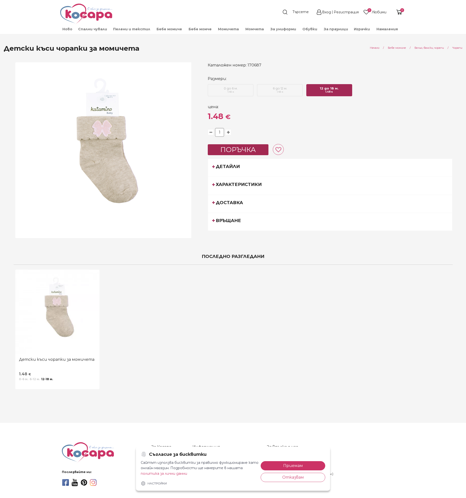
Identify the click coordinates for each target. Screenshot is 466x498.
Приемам (293, 465)
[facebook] (65, 482)
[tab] (330, 168)
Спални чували (92, 29)
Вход (326, 12)
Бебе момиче (169, 29)
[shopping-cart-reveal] (397, 12)
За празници (336, 29)
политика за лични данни (164, 473)
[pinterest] (84, 482)
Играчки (362, 29)
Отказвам (293, 477)
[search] (298, 12)
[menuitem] (67, 29)
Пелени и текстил (131, 29)
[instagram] (93, 482)
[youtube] (74, 482)
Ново (67, 29)
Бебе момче (200, 29)
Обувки (309, 29)
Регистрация (346, 12)
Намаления (387, 29)
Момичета (228, 29)
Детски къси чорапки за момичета (56, 359)
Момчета (254, 29)
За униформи (283, 29)
